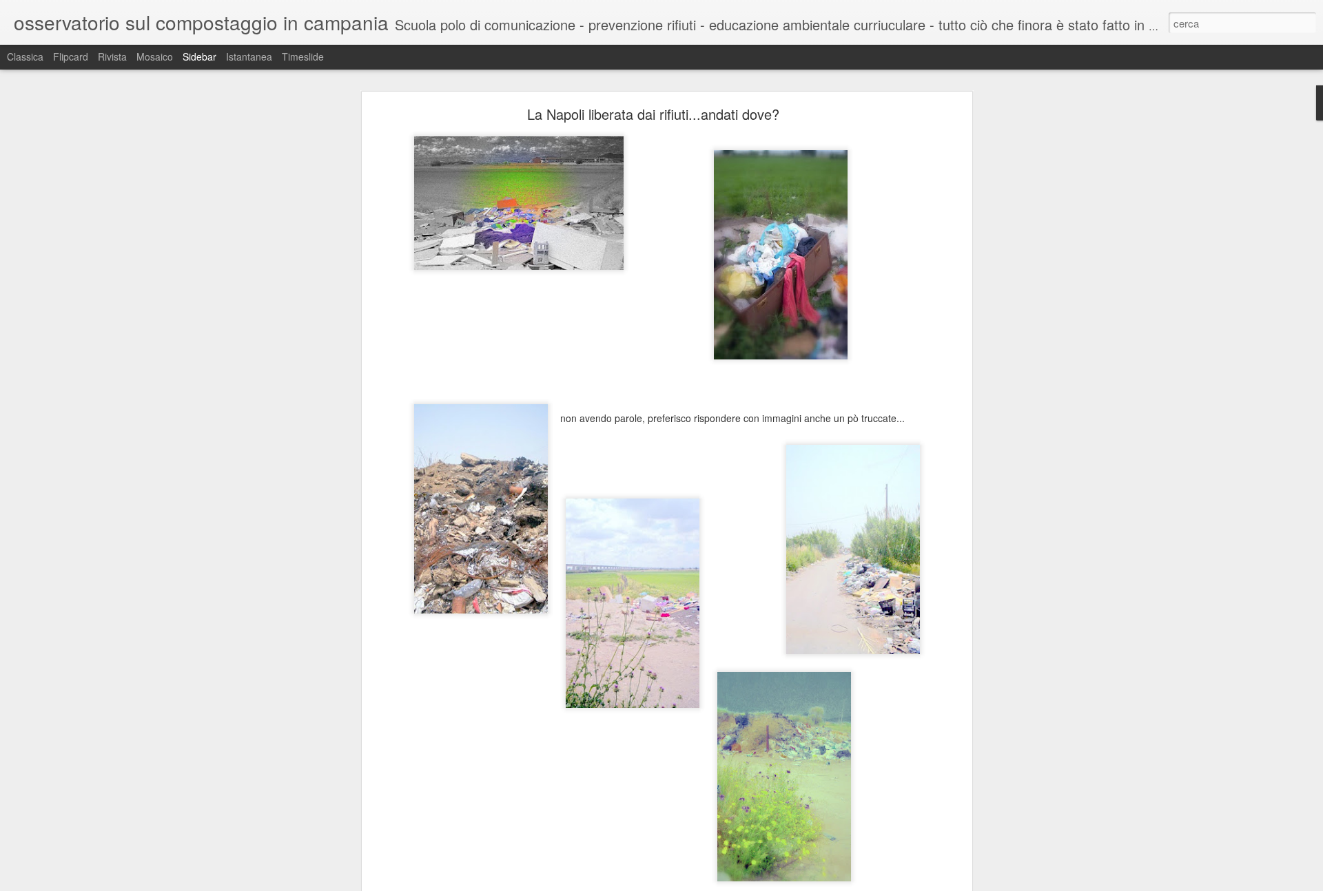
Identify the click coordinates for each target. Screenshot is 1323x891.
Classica (25, 56)
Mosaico (154, 56)
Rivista (112, 56)
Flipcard (70, 56)
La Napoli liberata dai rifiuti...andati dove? (653, 114)
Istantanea (249, 56)
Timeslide (303, 56)
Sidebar (199, 56)
